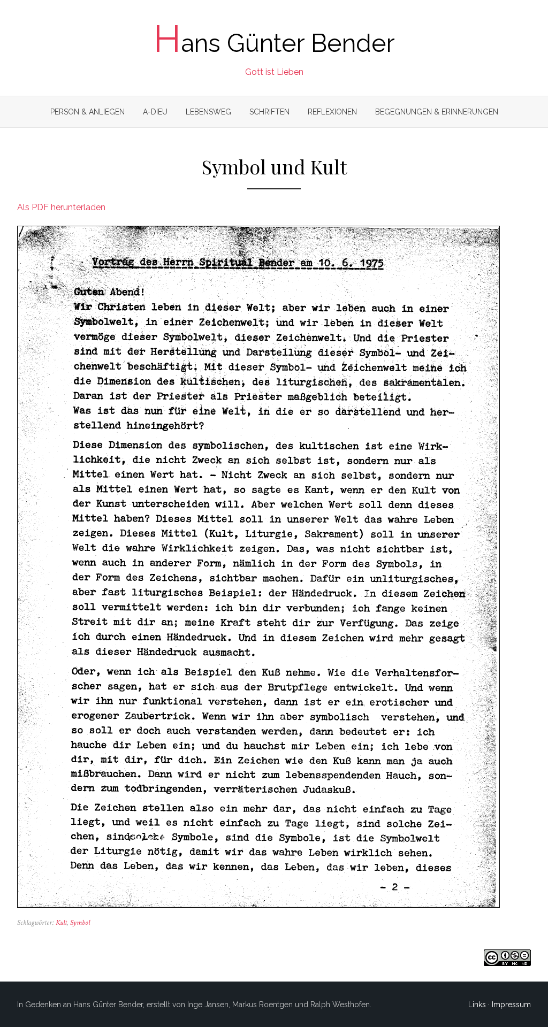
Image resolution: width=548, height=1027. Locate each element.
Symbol (80, 923)
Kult (61, 923)
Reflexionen (332, 112)
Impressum (511, 1004)
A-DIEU (155, 112)
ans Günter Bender (274, 43)
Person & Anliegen (87, 112)
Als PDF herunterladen (61, 207)
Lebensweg (208, 112)
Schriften (269, 112)
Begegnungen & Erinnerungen (436, 112)
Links (477, 1004)
